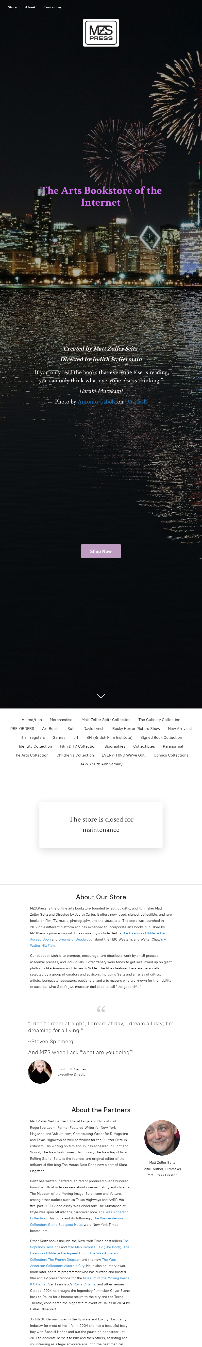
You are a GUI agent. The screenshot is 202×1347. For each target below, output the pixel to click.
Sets (71, 728)
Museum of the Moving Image (106, 1278)
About (30, 7)
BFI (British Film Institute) (109, 737)
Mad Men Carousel (82, 1247)
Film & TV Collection (78, 746)
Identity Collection (35, 746)
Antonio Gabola (97, 402)
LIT (76, 737)
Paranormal (173, 746)
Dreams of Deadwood (74, 939)
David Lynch (94, 728)
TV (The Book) (110, 1247)
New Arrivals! (180, 728)
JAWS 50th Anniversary (101, 764)
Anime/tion (32, 719)
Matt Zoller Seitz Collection (106, 719)
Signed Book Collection (161, 737)
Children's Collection (75, 755)
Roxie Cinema (84, 1284)
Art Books (51, 728)
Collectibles (144, 746)
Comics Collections (171, 755)
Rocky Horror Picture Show (136, 728)
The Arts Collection (31, 755)
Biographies (114, 746)
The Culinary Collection (159, 719)
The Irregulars (32, 737)
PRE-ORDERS (22, 728)
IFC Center (38, 1284)
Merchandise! (62, 719)
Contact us (52, 7)
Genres (59, 737)
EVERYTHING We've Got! (124, 755)
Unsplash (136, 402)
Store (12, 7)
